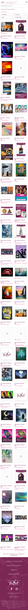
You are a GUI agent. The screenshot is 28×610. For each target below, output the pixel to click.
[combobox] (7, 14)
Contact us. (14, 555)
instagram (17, 589)
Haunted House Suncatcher (20, 38)
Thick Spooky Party (5, 38)
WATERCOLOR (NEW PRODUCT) (5, 468)
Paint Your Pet (18, 324)
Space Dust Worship (19, 426)
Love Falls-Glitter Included (6, 385)
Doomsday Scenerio (5, 324)
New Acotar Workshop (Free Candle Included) (7, 264)
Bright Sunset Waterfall (19, 304)
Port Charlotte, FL (4, 5)
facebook (11, 589)
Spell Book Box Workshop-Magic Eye (6, 448)
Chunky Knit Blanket (5, 344)
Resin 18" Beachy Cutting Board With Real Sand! (6, 366)
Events (15, 2)
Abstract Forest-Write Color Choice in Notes (6, 202)
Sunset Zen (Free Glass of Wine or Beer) (7, 80)
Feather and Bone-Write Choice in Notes (6, 407)
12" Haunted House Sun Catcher (19, 489)
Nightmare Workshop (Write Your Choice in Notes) (20, 550)
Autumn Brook (18, 140)
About (14, 570)
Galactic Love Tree (18, 58)
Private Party (14, 566)
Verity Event (17, 406)
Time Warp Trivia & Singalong (7, 283)
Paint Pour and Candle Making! (21, 222)
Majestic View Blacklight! (6, 426)
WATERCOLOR (18, 365)
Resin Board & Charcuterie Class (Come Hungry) (20, 162)
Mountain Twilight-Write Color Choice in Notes (7, 100)
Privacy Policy (14, 593)
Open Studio (17, 79)
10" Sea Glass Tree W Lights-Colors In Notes (20, 243)
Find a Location (14, 561)
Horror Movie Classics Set (20, 528)
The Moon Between (19, 385)
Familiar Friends (4, 304)
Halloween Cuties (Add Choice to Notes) (21, 121)
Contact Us (14, 597)
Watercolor (3, 140)
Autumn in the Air (4, 528)
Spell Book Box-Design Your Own (21, 448)
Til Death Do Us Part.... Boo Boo (7, 549)
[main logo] (3, 1)
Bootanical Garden (5, 120)
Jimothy (16, 181)
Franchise (14, 574)
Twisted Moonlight (4, 508)
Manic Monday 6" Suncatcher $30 (7, 223)
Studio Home (9, 2)
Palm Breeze (17, 508)
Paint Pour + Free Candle (6, 242)
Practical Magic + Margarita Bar (21, 263)
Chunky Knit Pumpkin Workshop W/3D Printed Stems (21, 345)
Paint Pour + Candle (5, 488)
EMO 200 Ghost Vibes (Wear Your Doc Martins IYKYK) (6, 182)
